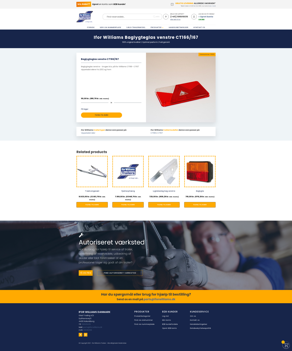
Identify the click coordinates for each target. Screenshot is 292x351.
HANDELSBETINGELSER (178, 27)
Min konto (166, 320)
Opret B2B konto (169, 328)
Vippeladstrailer (88, 133)
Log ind (165, 316)
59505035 (86, 324)
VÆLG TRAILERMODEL (135, 27)
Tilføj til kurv (101, 115)
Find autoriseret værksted (120, 273)
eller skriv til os (175, 19)
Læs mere (212, 6)
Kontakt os (195, 320)
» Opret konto (205, 16)
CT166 (153, 133)
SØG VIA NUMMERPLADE (110, 27)
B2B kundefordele (170, 324)
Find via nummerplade (144, 324)
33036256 (87, 330)
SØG (157, 17)
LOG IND (201, 19)
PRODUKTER (156, 27)
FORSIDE (91, 27)
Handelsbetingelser (198, 324)
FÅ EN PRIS (85, 273)
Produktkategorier (142, 316)
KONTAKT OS (199, 27)
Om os (193, 316)
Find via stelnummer (143, 320)
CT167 (160, 133)
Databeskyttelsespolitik (200, 328)
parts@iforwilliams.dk (159, 299)
